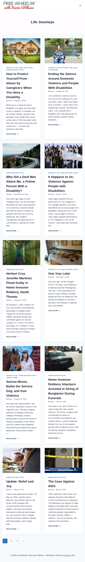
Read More (12, 134)
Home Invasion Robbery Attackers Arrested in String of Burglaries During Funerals (63, 389)
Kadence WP (69, 555)
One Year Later (59, 273)
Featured (65, 68)
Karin (10, 100)
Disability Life (12, 68)
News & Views (12, 377)
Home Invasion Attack (15, 70)
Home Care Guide (26, 68)
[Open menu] (80, 5)
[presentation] (21, 50)
